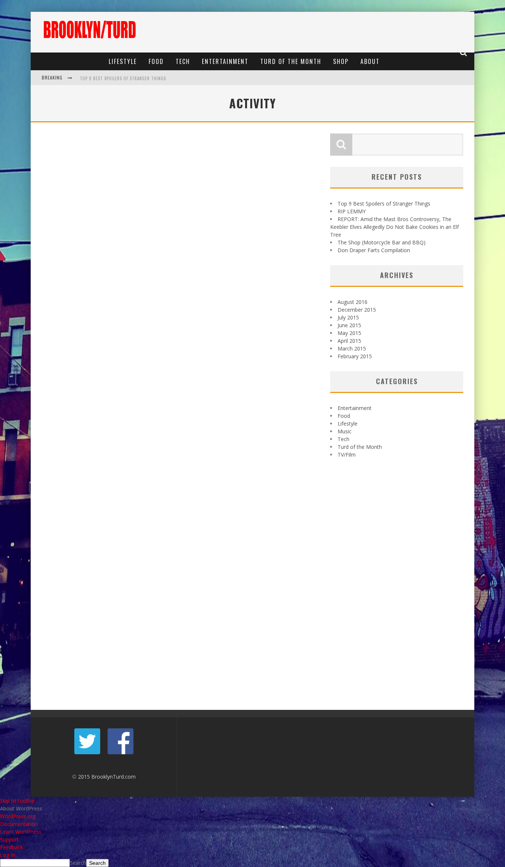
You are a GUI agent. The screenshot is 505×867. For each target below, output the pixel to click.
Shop (341, 61)
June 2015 (349, 325)
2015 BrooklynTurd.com (107, 776)
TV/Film (347, 454)
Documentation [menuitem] (19, 823)
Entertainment (225, 61)
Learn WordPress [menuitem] (20, 831)
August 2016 (352, 301)
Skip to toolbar (17, 800)
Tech (183, 61)
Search (78, 862)
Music (345, 431)
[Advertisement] (336, 32)
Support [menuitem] (9, 839)
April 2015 (349, 340)
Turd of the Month (290, 61)
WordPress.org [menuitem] (17, 816)
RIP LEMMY (352, 211)
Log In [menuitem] (7, 854)
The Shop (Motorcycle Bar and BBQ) (382, 242)
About (370, 61)
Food (156, 61)
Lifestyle (123, 61)
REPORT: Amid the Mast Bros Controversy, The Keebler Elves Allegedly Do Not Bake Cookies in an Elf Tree (394, 227)
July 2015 (348, 317)
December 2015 (357, 309)
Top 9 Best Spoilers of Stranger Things (123, 78)
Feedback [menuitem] (11, 847)
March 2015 (352, 348)
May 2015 (349, 332)
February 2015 (355, 356)
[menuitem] (252, 808)
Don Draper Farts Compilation (374, 250)
